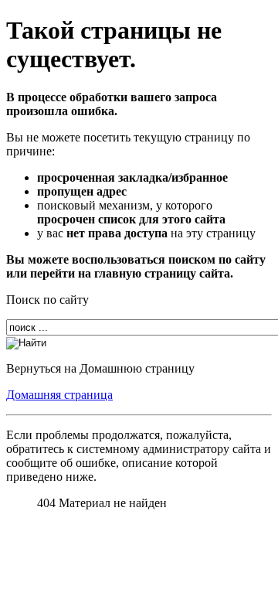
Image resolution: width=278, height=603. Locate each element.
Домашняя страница (59, 394)
